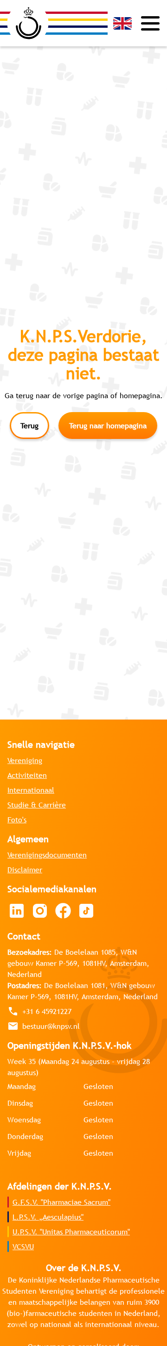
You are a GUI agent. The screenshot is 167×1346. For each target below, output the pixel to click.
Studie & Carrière (36, 805)
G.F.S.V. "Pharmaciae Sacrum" (61, 1202)
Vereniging (24, 760)
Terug (29, 425)
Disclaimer (24, 869)
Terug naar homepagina (108, 425)
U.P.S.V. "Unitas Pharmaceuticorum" (71, 1232)
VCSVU (23, 1246)
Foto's (16, 819)
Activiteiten (27, 775)
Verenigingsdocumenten (47, 855)
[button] (122, 23)
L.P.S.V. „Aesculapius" (48, 1217)
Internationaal (30, 790)
